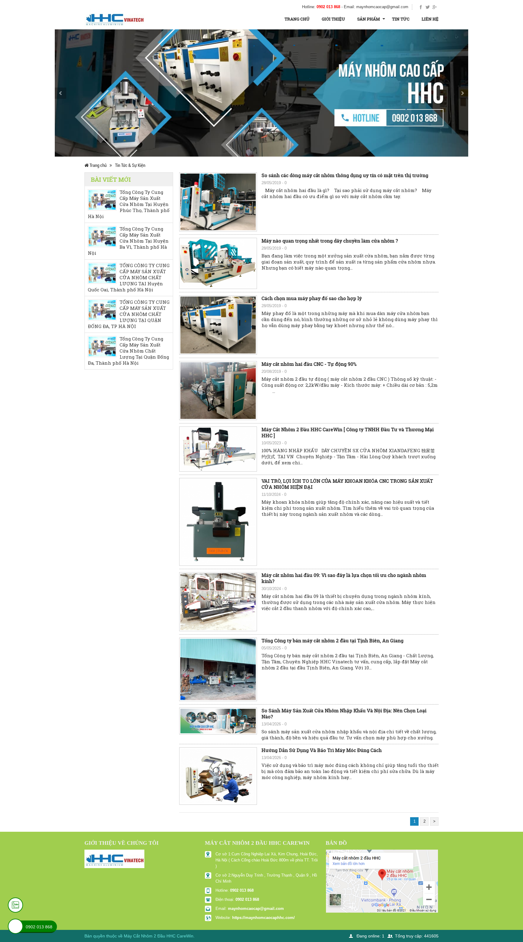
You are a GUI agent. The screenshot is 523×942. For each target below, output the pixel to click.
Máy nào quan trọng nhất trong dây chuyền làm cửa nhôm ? (330, 240)
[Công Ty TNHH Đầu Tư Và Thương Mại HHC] (114, 17)
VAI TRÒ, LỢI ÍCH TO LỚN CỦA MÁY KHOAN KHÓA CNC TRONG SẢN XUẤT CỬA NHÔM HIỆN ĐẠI (347, 484)
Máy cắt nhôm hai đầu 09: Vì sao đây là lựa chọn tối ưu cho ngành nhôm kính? (344, 578)
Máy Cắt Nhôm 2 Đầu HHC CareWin (158, 936)
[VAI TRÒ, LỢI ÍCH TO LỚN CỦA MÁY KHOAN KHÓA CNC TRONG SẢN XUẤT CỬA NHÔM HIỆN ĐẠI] (218, 521)
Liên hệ (430, 19)
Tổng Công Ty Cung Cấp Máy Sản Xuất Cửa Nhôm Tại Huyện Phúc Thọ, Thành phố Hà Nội (128, 204)
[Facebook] (421, 7)
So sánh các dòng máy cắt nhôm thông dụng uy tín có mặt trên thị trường (345, 175)
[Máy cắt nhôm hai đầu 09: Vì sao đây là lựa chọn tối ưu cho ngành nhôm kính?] (218, 601)
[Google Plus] (434, 7)
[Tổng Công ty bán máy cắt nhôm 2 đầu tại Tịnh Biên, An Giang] (218, 669)
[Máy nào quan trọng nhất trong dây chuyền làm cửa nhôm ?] (218, 262)
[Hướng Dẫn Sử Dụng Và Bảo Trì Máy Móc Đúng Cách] (218, 775)
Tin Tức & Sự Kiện (130, 165)
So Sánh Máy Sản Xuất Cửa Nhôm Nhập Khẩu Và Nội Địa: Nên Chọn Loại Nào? (344, 713)
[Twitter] (427, 7)
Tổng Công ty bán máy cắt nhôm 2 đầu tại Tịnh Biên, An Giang (332, 640)
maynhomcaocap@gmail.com (256, 908)
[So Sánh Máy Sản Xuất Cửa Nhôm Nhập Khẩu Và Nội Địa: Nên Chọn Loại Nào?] (218, 720)
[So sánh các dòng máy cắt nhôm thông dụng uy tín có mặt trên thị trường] (218, 201)
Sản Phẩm (368, 19)
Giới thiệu (333, 19)
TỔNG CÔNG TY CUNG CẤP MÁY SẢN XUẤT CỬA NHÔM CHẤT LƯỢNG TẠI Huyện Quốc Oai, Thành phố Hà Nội (128, 277)
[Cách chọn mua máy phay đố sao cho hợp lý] (218, 324)
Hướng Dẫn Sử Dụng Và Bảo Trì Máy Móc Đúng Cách (322, 750)
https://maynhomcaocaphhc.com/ (263, 917)
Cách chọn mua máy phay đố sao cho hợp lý (312, 298)
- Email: (374, 7)
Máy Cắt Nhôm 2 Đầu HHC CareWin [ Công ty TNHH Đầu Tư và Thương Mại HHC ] (348, 432)
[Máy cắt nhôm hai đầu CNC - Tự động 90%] (218, 390)
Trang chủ (297, 19)
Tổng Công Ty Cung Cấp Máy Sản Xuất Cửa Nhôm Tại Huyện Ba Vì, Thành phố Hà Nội (128, 241)
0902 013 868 (242, 890)
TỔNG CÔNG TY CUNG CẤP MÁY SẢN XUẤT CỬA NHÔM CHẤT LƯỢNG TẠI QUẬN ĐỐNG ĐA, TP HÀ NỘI (128, 314)
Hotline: (321, 7)
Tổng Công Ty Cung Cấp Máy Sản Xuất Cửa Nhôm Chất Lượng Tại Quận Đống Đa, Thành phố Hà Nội (128, 351)
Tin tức (401, 19)
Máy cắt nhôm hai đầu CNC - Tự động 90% (309, 364)
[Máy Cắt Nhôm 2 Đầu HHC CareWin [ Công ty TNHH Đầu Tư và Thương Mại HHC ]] (218, 448)
